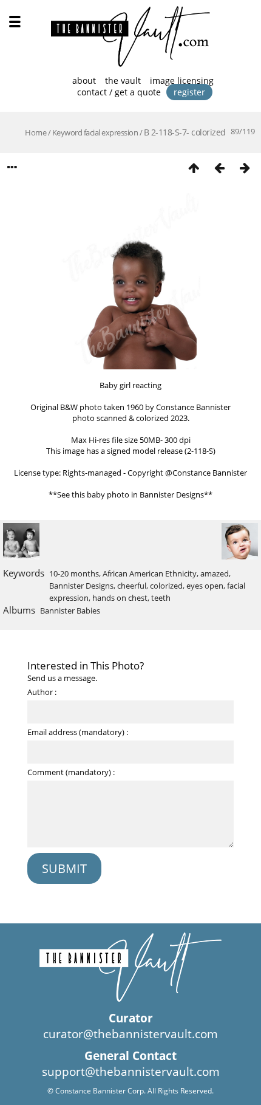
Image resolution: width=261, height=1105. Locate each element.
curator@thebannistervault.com (130, 1034)
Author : (41, 691)
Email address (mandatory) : (77, 732)
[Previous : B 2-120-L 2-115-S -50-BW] (219, 167)
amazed (214, 573)
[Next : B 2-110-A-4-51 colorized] (244, 167)
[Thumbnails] (193, 167)
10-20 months (74, 573)
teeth (161, 597)
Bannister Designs (81, 585)
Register (189, 92)
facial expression (111, 132)
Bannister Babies (70, 610)
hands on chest (119, 597)
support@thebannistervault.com (131, 1071)
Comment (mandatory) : (71, 772)
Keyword (67, 132)
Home (35, 132)
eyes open (204, 585)
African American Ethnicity (150, 573)
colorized (166, 585)
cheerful (131, 585)
